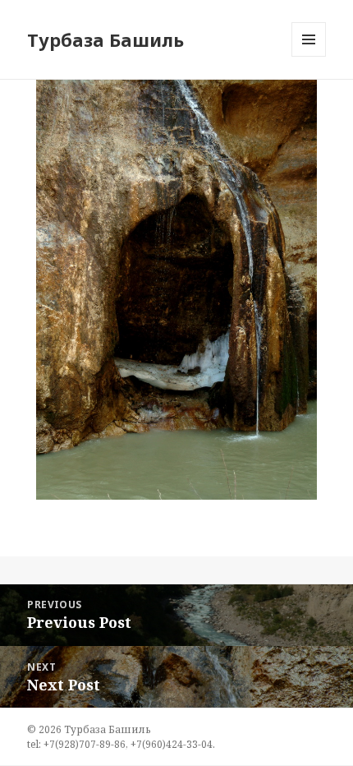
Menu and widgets (309, 56)
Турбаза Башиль (105, 39)
